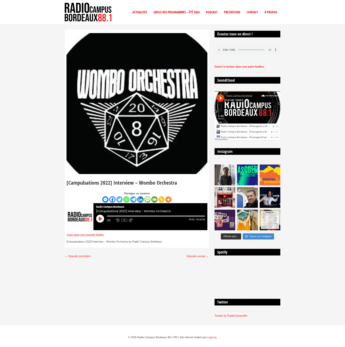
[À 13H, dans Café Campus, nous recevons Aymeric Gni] (225, 197)
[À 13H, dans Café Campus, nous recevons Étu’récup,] (225, 220)
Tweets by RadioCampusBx (231, 315)
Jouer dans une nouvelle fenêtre (85, 234)
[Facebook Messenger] (105, 199)
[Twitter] (119, 199)
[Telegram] (133, 199)
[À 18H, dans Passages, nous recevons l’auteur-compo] (270, 197)
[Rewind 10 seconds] (117, 220)
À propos (270, 12)
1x (124, 220)
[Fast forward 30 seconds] (132, 220)
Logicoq (211, 337)
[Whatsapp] (126, 199)
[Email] (154, 199)
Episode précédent (77, 256)
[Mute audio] (110, 220)
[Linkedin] (140, 199)
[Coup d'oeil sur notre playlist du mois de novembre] (270, 220)
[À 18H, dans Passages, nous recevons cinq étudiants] (270, 175)
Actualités (139, 12)
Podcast (211, 12)
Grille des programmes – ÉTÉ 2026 (176, 12)
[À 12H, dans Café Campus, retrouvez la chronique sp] (247, 197)
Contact (252, 12)
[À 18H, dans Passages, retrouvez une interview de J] (225, 175)
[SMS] (147, 199)
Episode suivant (198, 256)
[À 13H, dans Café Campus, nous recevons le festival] (247, 175)
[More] (168, 199)
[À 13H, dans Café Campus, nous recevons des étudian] (247, 220)
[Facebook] (112, 199)
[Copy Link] (161, 199)
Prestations (232, 12)
